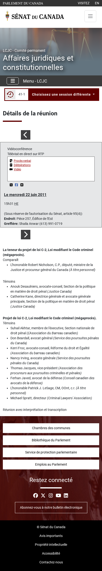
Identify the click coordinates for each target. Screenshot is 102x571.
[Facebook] (17, 184)
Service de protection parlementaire (51, 452)
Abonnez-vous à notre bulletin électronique (51, 507)
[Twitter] (11, 185)
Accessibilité (51, 553)
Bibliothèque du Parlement (51, 440)
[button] (25, 135)
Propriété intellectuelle (51, 544)
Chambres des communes (51, 428)
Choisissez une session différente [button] (62, 94)
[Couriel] (22, 185)
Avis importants (51, 536)
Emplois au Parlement (51, 464)
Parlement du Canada (24, 3)
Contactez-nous (51, 562)
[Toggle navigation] (90, 16)
